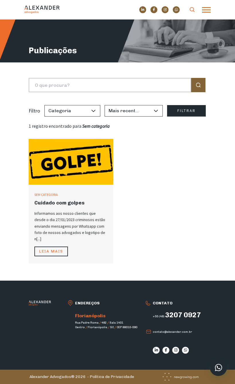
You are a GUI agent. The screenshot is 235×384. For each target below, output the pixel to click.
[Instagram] (165, 9)
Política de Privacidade (112, 376)
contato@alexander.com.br (172, 332)
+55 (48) (177, 316)
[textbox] (64, 111)
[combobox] (64, 111)
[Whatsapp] (176, 9)
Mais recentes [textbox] (125, 110)
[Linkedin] (142, 9)
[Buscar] (192, 9)
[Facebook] (153, 9)
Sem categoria (46, 194)
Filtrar (186, 110)
